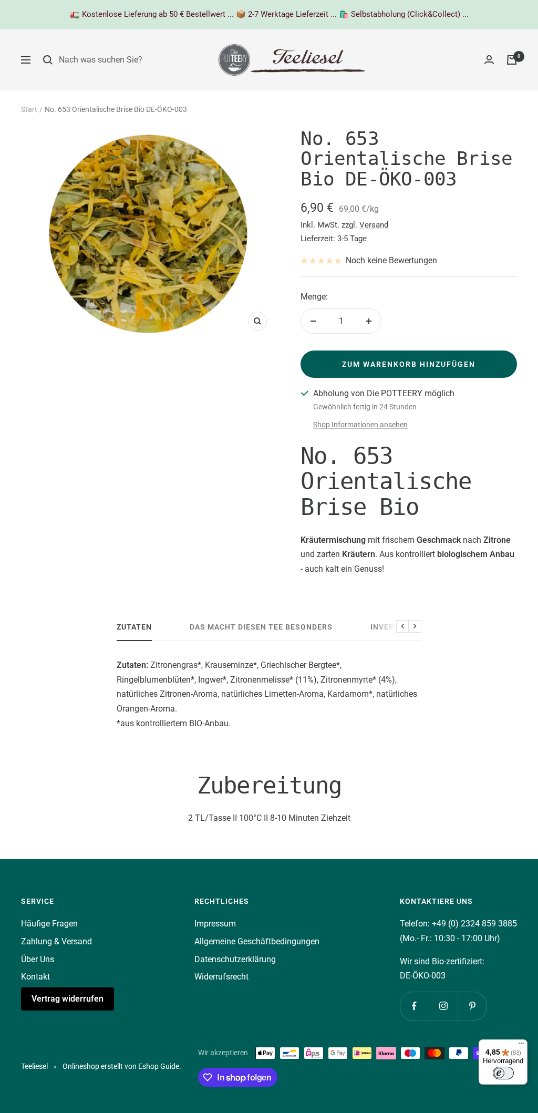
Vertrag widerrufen (68, 999)
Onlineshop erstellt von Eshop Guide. (122, 1066)
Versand (373, 225)
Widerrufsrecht (221, 977)
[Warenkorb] (511, 60)
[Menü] (521, 1045)
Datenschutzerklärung (235, 959)
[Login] (489, 59)
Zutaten (134, 627)
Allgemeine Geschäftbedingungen (256, 941)
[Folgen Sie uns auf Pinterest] (472, 1006)
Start (29, 109)
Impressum (215, 924)
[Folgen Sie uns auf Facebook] (414, 1006)
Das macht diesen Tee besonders (261, 627)
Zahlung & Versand (56, 941)
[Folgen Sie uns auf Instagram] (443, 1006)
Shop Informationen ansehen (360, 424)
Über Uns (37, 959)
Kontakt (35, 977)
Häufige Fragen (49, 924)
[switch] (503, 1073)
